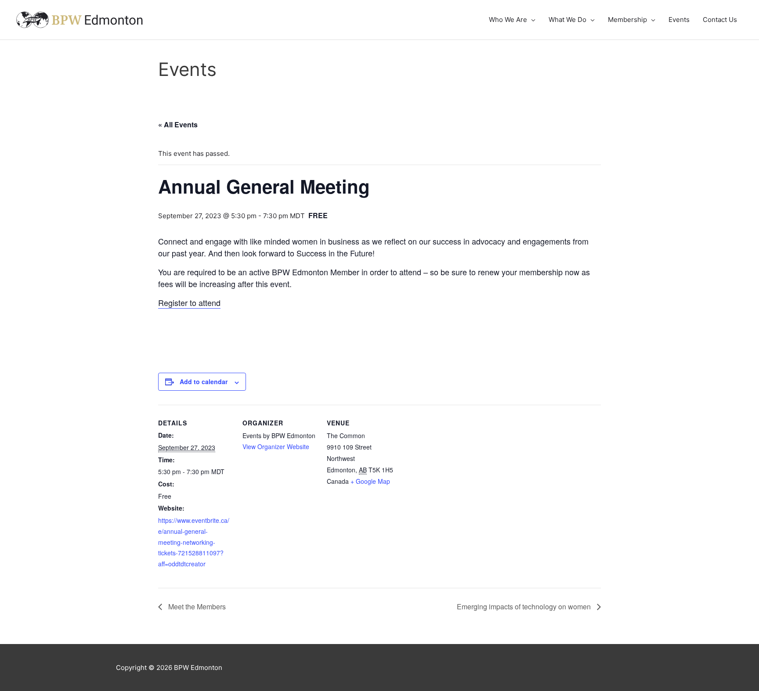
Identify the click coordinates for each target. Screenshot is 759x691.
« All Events (178, 124)
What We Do (567, 19)
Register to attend (189, 302)
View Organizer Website (275, 446)
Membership (627, 19)
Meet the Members (196, 606)
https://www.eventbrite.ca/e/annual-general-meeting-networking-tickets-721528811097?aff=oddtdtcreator (193, 542)
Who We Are (508, 19)
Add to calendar (204, 381)
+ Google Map (370, 481)
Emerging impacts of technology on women (525, 606)
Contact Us (720, 19)
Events (679, 19)
